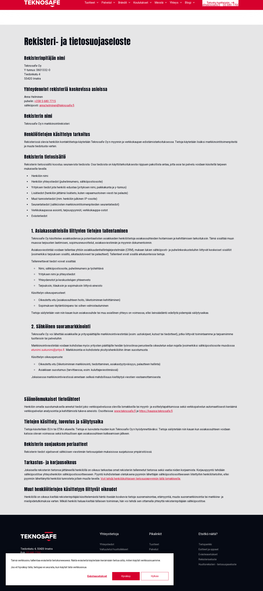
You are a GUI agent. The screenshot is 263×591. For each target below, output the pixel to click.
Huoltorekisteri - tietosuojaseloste (218, 564)
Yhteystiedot (107, 544)
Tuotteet (154, 544)
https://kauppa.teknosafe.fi (156, 411)
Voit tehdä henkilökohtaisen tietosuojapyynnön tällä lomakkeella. (141, 478)
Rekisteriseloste (208, 559)
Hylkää (155, 576)
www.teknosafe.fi (125, 411)
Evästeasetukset (97, 576)
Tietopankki (188, 5)
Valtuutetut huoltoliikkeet (114, 549)
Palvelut (153, 549)
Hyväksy (126, 576)
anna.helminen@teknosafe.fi (56, 105)
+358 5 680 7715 (45, 101)
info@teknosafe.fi (209, 5)
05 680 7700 (231, 5)
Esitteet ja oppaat (208, 549)
